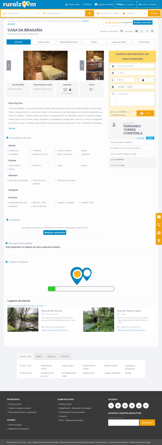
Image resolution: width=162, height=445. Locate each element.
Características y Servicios (20, 138)
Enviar (147, 113)
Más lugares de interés (36, 306)
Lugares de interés (105, 4)
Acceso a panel (14, 404)
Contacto (63, 416)
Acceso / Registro (148, 4)
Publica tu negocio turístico (19, 408)
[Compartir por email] (136, 31)
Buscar (154, 13)
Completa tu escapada (18, 262)
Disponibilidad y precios (69, 42)
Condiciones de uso (118, 115)
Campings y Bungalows (130, 367)
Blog (120, 4)
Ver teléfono (119, 159)
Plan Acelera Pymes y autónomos (22, 412)
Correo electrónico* (116, 418)
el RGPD (122, 112)
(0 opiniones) (126, 22)
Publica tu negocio (126, 4)
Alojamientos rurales (46, 367)
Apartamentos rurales (89, 367)
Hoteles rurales (110, 366)
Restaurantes (88, 373)
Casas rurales (67, 366)
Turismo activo (26, 373)
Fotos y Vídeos (43, 42)
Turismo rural (73, 4)
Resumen (18, 42)
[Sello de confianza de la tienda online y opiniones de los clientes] (67, 428)
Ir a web (121, 165)
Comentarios (14, 220)
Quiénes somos (65, 404)
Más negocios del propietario (20, 243)
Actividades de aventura (47, 374)
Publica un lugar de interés (17, 306)
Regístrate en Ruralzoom (18, 429)
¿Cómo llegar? (144, 42)
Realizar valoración (142, 22)
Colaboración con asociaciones (72, 412)
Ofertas (89, 4)
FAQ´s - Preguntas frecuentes (71, 420)
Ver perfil (140, 138)
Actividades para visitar (69, 374)
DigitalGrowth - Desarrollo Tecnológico (75, 408)
